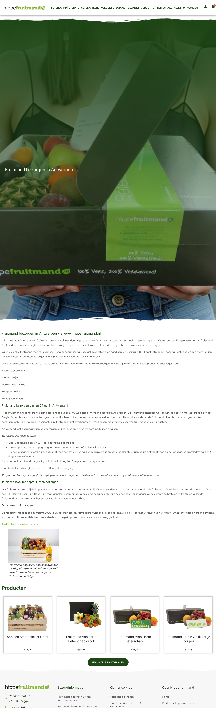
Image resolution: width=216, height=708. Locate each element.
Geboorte (147, 7)
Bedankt (133, 7)
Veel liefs (107, 7)
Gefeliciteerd (90, 7)
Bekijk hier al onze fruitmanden (20, 524)
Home (165, 696)
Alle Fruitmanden (186, 7)
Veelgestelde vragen (122, 696)
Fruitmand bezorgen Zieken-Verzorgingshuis (75, 698)
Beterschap (59, 7)
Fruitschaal (164, 7)
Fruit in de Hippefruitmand (178, 703)
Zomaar (121, 7)
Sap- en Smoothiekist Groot (27, 637)
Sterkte (74, 7)
